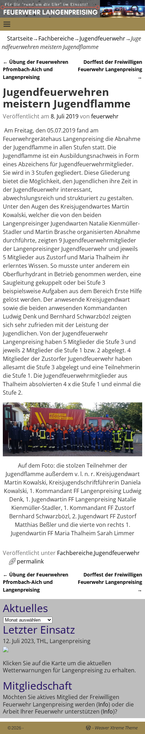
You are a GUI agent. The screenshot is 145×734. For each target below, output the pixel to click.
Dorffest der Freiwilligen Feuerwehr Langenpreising (110, 69)
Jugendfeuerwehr (102, 38)
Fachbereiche (56, 38)
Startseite (20, 38)
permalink (30, 561)
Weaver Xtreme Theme (116, 727)
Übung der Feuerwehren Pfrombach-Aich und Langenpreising (35, 69)
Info (103, 704)
